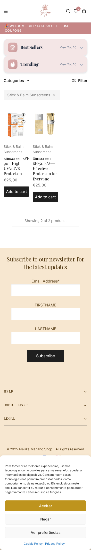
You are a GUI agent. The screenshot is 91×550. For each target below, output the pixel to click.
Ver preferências (45, 532)
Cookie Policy (33, 543)
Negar (45, 519)
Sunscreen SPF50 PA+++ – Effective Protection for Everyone (45, 168)
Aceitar (45, 506)
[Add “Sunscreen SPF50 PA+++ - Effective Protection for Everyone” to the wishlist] (53, 122)
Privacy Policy (55, 543)
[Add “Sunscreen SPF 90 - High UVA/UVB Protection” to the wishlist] (23, 122)
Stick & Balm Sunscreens (28, 95)
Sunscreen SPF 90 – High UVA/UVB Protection (16, 166)
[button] (16, 191)
